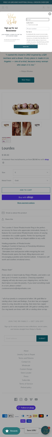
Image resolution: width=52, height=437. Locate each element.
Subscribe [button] (26, 46)
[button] (49, 13)
